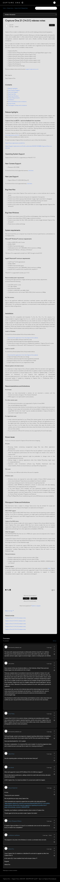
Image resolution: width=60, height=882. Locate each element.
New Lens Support (13, 92)
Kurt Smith (11, 767)
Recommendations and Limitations (17, 101)
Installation (11, 99)
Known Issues (11, 103)
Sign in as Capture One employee (47, 879)
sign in (7, 870)
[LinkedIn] (10, 590)
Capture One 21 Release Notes (21, 8)
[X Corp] (8, 590)
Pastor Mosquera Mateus (14, 821)
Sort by (54, 640)
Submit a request (36, 605)
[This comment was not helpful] (54, 651)
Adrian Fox (11, 849)
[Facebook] (6, 590)
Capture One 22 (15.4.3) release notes (15, 629)
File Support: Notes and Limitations (17, 105)
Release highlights (13, 88)
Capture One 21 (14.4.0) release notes (15, 623)
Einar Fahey (11, 713)
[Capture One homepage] (13, 2)
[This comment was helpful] (54, 647)
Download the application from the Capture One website (23, 337)
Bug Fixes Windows (13, 96)
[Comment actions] (54, 654)
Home (4, 8)
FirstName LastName (14, 835)
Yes (26, 598)
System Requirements (14, 97)
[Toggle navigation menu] (54, 2)
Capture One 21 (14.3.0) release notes (15, 618)
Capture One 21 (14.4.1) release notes (15, 620)
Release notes (10, 8)
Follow (52, 25)
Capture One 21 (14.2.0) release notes (15, 626)
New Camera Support (14, 90)
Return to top (9, 611)
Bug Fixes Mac (12, 94)
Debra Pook (11, 754)
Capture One (6, 879)
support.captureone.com (32, 69)
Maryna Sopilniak (12, 788)
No (33, 598)
